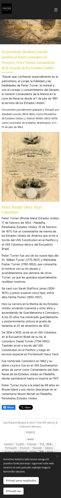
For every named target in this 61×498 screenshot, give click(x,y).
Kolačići (30, 432)
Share (10, 407)
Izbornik (56, 9)
